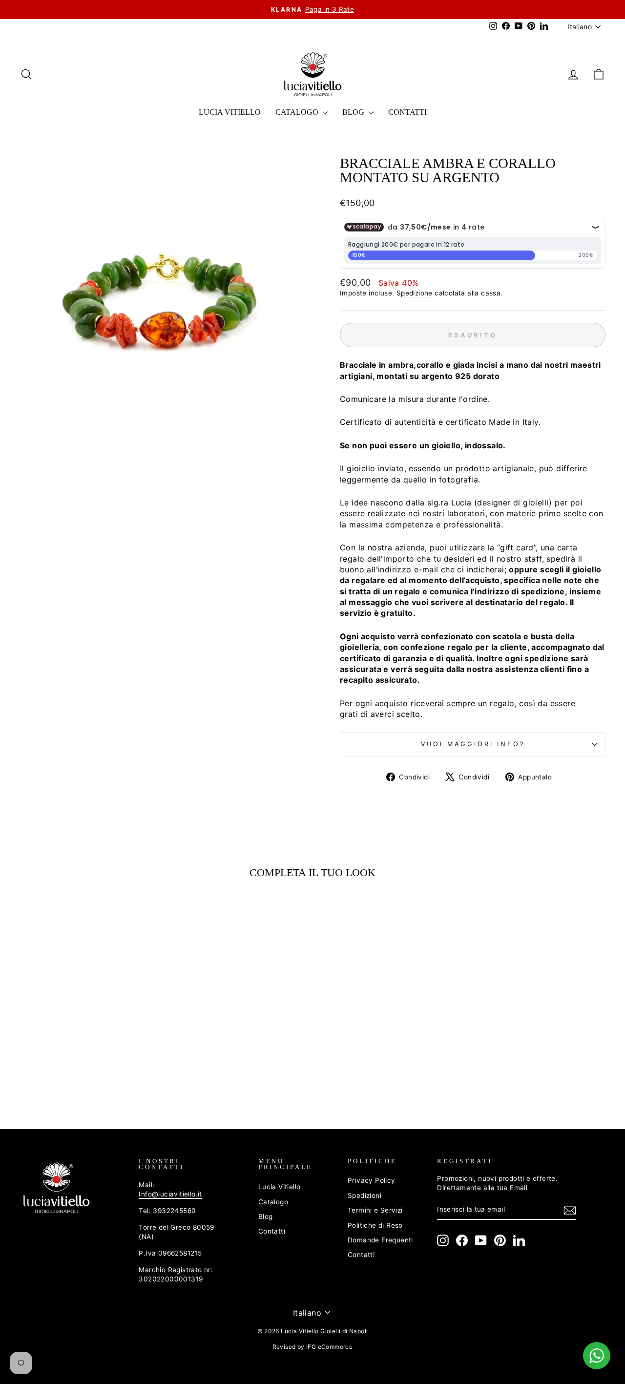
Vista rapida (88, 1029)
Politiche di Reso (375, 1225)
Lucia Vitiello (230, 112)
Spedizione (414, 293)
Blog (354, 112)
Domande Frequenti (380, 1240)
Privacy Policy (372, 1180)
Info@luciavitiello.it (170, 1194)
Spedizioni (364, 1195)
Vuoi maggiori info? (473, 744)
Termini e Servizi (375, 1210)
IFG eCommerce (329, 1346)
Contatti (407, 112)
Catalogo (297, 112)
